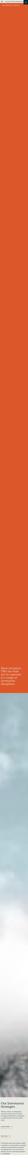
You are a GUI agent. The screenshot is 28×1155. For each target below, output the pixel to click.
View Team (4, 1136)
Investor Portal (5, 1126)
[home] (10, 5)
